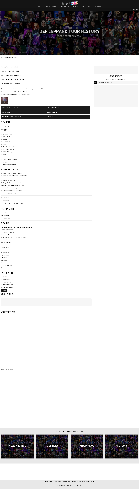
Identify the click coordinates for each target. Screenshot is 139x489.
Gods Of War (6, 162)
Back (4, 290)
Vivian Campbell (7, 282)
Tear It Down (6, 136)
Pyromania (7, 218)
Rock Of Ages (6, 190)
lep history (63, 7)
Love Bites (6, 197)
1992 (12, 57)
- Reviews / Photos (10, 107)
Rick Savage (6, 284)
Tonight (5, 180)
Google (8, 242)
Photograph (6, 200)
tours (55, 481)
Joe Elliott (5, 277)
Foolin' (5, 154)
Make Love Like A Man (9, 146)
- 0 (7, 112)
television (83, 7)
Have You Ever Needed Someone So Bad (13, 185)
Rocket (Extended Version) (9, 164)
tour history (46, 7)
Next (90, 66)
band (69, 7)
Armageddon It (7, 188)
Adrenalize (7, 213)
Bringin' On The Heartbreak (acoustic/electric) (14, 183)
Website (7, 234)
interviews (75, 7)
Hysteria (5, 144)
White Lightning (7, 152)
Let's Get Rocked (7, 134)
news (39, 7)
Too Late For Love (8, 141)
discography (55, 7)
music (59, 481)
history (65, 481)
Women (5, 139)
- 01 (53, 107)
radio (89, 7)
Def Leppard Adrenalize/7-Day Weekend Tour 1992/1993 (18, 227)
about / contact (97, 7)
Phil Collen (6, 279)
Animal (5, 157)
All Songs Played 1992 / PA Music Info (13, 204)
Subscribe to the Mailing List (105, 82)
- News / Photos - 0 (11, 116)
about (92, 481)
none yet (11, 232)
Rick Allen (5, 287)
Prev (86, 66)
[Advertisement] (126, 59)
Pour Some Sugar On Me (9, 193)
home (2, 57)
